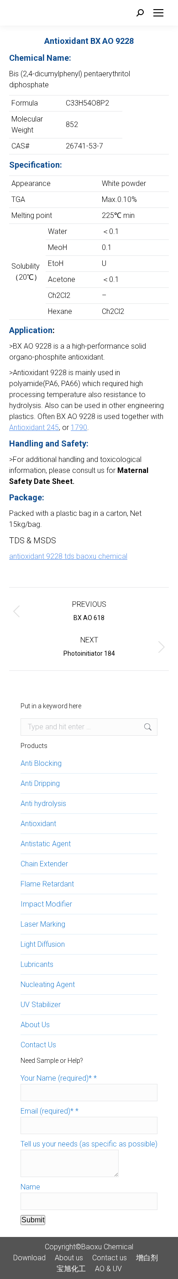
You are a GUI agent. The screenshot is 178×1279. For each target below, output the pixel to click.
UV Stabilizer (41, 1004)
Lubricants (37, 964)
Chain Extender (44, 864)
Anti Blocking (41, 763)
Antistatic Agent (46, 843)
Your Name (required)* (59, 1078)
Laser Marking (43, 924)
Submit (32, 1220)
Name (30, 1187)
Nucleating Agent (48, 984)
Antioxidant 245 (34, 427)
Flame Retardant (47, 884)
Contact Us (38, 1044)
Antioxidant (38, 823)
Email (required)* (50, 1111)
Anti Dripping (40, 783)
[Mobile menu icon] (158, 12)
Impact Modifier (46, 904)
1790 (79, 427)
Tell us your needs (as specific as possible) (89, 1144)
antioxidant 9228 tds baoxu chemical (68, 556)
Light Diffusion (43, 944)
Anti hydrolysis (43, 803)
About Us (35, 1024)
